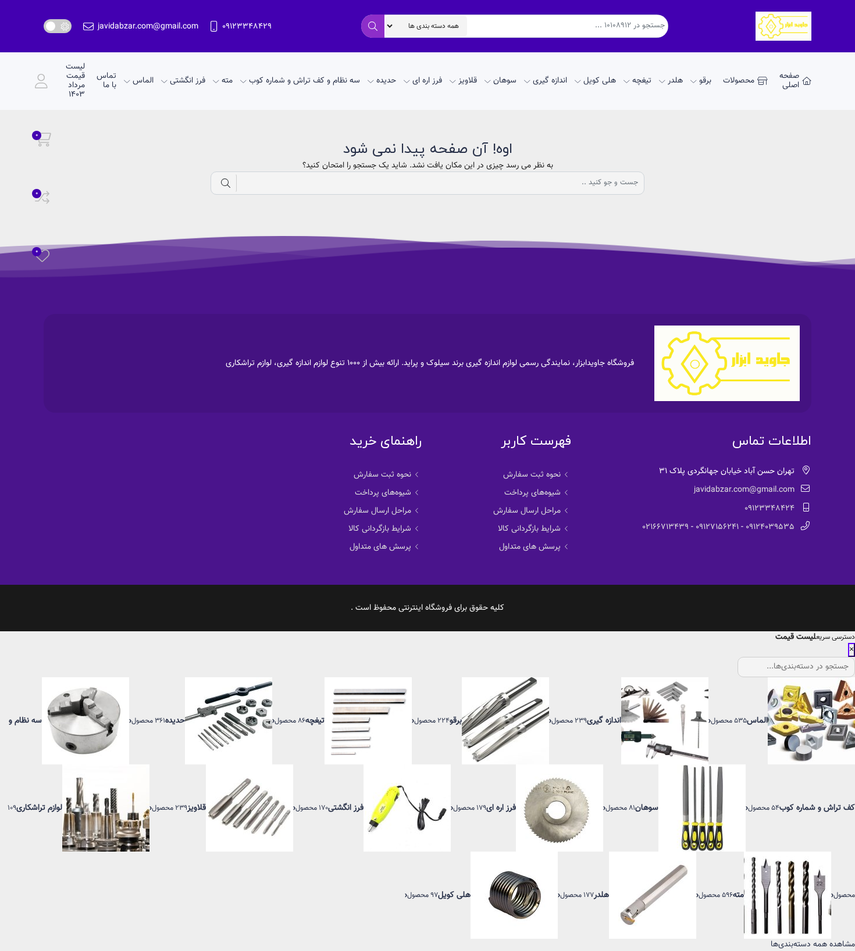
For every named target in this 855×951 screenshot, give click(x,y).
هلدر (675, 80)
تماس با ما (106, 81)
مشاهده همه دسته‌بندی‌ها (813, 944)
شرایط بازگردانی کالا (529, 529)
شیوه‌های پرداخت (532, 493)
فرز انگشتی (187, 80)
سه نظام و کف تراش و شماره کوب (304, 80)
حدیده (386, 80)
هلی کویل (599, 80)
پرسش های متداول (530, 547)
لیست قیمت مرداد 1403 (75, 80)
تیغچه (641, 80)
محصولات (738, 80)
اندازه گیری (550, 80)
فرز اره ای (427, 80)
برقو (705, 80)
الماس (143, 80)
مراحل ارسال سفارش (527, 511)
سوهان (504, 80)
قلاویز (467, 80)
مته (227, 80)
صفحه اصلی (789, 81)
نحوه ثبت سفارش (532, 475)
